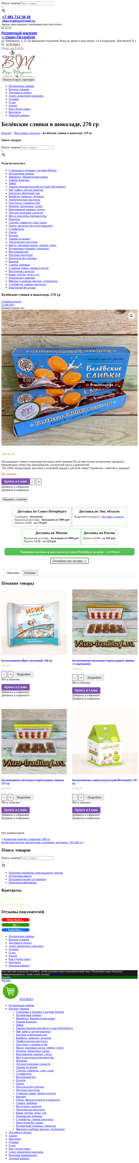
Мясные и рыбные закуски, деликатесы (33, 281)
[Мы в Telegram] (10, 27)
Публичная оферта (20, 876)
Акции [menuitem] (13, 1135)
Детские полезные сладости (26, 212)
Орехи (13, 232)
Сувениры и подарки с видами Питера (33, 170)
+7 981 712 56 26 (16, 17)
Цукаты (13, 235)
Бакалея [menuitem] (21, 1096)
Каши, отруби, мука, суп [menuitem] (31, 1112)
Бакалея (13, 261)
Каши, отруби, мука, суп (24, 274)
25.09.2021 (7, 304)
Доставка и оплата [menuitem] (20, 1132)
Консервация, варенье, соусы (27, 209)
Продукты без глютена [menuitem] (30, 1086)
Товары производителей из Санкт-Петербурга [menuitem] (44, 1028)
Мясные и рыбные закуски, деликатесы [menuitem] (40, 1129)
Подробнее (24, 674)
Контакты (15, 112)
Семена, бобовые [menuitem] (26, 1103)
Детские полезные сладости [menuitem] (33, 1063)
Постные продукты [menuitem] (28, 1090)
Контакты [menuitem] (15, 1138)
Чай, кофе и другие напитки (26, 189)
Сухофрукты (16, 228)
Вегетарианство (18, 251)
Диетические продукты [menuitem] (30, 1109)
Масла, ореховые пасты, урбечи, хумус (32, 245)
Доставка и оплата (20, 92)
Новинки (14, 219)
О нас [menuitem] (12, 1145)
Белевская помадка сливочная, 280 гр (27, 839)
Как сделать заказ (19, 108)
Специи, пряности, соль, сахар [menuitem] (35, 1070)
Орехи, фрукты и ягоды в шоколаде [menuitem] (38, 1099)
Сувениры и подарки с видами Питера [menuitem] (40, 1011)
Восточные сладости (27, 133)
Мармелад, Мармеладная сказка (28, 176)
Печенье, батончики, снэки (25, 206)
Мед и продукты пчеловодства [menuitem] (35, 1057)
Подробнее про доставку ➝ (69, 560)
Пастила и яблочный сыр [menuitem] (31, 1034)
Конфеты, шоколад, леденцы (26, 196)
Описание (13, 572)
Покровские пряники (22, 277)
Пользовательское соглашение (27, 879)
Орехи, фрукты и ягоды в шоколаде (31, 225)
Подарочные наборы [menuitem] (21, 1005)
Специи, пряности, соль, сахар (28, 222)
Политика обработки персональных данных (36, 872)
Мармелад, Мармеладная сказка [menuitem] (35, 1018)
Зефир (12, 183)
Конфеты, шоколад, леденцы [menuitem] (33, 1037)
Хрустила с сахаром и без (24, 202)
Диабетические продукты (24, 199)
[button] (15, 486)
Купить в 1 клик (15, 481)
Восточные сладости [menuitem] (28, 1106)
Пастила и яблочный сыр (24, 193)
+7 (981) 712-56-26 (12, 897)
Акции (13, 105)
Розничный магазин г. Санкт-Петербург (19, 35)
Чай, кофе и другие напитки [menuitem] (33, 1031)
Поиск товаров (10, 3)
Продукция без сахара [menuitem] (29, 1122)
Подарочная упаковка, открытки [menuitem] (36, 1125)
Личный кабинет (19, 115)
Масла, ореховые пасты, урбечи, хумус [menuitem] (40, 1047)
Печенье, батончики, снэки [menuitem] (33, 1050)
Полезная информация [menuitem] (23, 1155)
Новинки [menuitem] (21, 1060)
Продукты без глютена (23, 258)
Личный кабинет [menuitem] (19, 1158)
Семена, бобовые (19, 264)
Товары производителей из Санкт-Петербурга (37, 186)
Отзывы (14, 99)
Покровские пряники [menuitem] (29, 1116)
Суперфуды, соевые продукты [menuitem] (34, 1119)
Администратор (11, 301)
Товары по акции (19, 238)
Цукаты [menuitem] (21, 1080)
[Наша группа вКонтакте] (2, 27)
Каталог (6, 133)
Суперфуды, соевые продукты (27, 284)
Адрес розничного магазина (26, 95)
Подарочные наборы (21, 86)
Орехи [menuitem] (20, 1083)
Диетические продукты (23, 241)
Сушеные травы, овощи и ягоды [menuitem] (36, 1093)
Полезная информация (23, 882)
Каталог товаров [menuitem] (19, 1008)
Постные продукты (21, 255)
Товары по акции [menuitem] (26, 1067)
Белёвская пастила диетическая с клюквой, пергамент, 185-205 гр (42, 842)
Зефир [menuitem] (20, 1024)
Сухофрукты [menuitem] (23, 1073)
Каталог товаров (19, 89)
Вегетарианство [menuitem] (26, 1077)
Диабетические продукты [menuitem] (32, 1041)
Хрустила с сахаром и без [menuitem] (31, 1044)
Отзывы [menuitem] (14, 1142)
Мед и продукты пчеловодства (28, 215)
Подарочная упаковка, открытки (29, 248)
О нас (12, 102)
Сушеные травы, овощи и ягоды (29, 268)
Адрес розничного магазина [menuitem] (26, 1151)
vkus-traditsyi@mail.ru (18, 21)
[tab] (12, 573)
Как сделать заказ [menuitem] (19, 1148)
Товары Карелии (19, 180)
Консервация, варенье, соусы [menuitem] (34, 1054)
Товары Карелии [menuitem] (26, 1021)
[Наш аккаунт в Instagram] (6, 27)
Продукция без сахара (22, 287)
